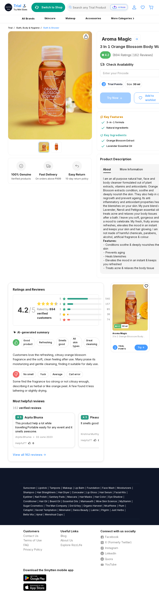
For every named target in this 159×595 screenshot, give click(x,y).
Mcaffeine (110, 505)
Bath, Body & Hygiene (28, 27)
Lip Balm (79, 487)
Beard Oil (55, 501)
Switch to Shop (51, 7)
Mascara (72, 496)
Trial (10, 27)
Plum (121, 505)
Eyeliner (27, 496)
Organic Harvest (92, 505)
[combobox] (98, 7)
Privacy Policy (32, 549)
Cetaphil (28, 510)
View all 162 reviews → (29, 454)
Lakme (95, 510)
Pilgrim (105, 510)
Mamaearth (87, 501)
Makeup (67, 487)
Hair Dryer (63, 492)
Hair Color (100, 496)
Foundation (93, 487)
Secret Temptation (46, 510)
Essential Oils (70, 501)
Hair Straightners (46, 492)
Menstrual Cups (54, 514)
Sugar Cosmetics (33, 505)
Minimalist (65, 510)
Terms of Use (32, 540)
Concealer (78, 492)
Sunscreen (29, 487)
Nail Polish (41, 496)
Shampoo (28, 492)
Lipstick (42, 487)
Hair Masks (86, 496)
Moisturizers (124, 487)
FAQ (26, 545)
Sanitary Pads (57, 496)
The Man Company (56, 505)
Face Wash (108, 487)
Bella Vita (28, 514)
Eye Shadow (115, 496)
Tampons (54, 487)
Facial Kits (120, 492)
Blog (63, 536)
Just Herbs (117, 510)
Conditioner (30, 501)
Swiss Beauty (80, 510)
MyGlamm (125, 501)
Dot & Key (75, 505)
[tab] (107, 169)
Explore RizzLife (71, 545)
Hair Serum (105, 492)
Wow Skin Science (106, 501)
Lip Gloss (91, 492)
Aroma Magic (117, 39)
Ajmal (39, 514)
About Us (66, 540)
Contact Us (30, 536)
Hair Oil (43, 501)
